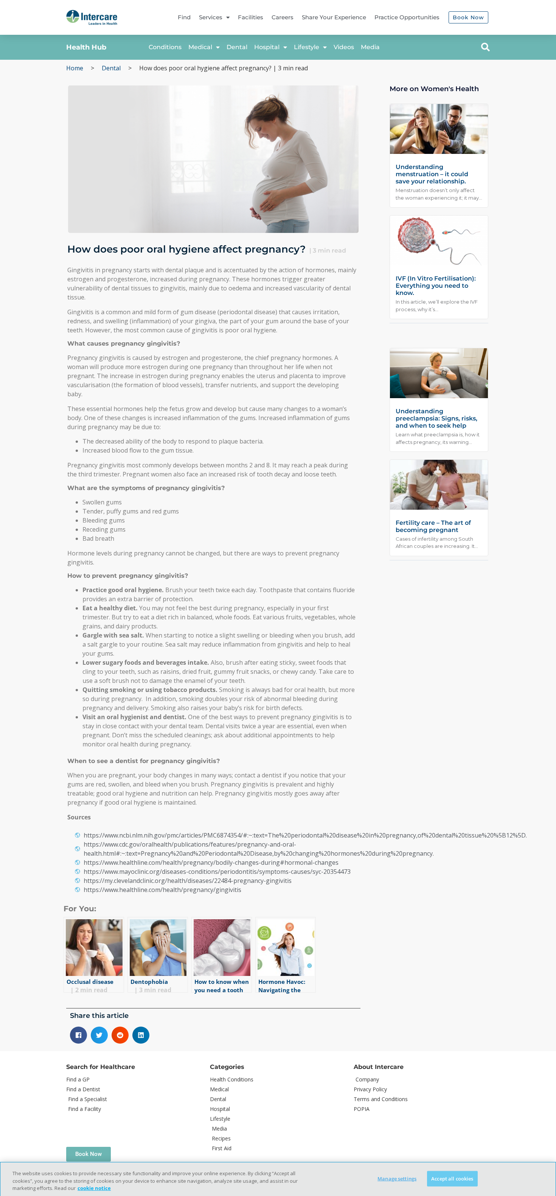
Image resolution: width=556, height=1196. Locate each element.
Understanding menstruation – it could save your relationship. (432, 174)
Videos (344, 47)
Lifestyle (306, 47)
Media (370, 47)
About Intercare (379, 1066)
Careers (283, 17)
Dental (237, 47)
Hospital (267, 47)
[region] (278, 1179)
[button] (485, 47)
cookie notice (94, 1188)
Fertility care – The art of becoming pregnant (433, 526)
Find (184, 17)
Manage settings (396, 1178)
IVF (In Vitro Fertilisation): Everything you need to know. (436, 285)
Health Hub (86, 47)
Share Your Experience (334, 17)
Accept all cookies (452, 1178)
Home (74, 68)
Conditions (165, 47)
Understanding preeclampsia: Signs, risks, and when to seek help (436, 418)
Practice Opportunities (407, 17)
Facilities (250, 17)
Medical (200, 47)
